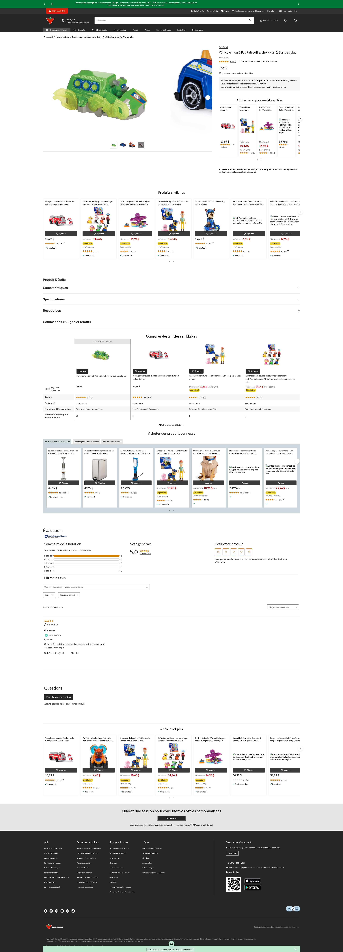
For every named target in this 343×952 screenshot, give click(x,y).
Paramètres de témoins (52, 887)
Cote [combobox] (47, 595)
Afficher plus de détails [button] (170, 425)
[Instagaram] (56, 911)
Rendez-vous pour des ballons (88, 877)
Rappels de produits (51, 873)
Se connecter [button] (287, 11)
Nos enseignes (115, 858)
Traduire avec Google (54, 647)
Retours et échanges (51, 868)
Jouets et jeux (62, 37)
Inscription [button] (214, 11)
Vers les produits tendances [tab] (86, 441)
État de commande (51, 858)
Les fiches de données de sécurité (56, 877)
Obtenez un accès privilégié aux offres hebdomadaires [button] (170, 949)
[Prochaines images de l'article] (207, 97)
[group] (98, 243)
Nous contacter (50, 882)
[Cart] (295, 20)
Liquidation (121, 30)
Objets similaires (270, 61)
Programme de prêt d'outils (87, 882)
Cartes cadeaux (82, 868)
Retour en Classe (163, 30)
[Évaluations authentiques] (56, 537)
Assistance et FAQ (51, 853)
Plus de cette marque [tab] (112, 441)
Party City (181, 30)
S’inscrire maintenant (203, 825)
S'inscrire (232, 853)
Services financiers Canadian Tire (89, 848)
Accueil (49, 37)
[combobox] (285, 607)
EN (295, 11)
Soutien (226, 11)
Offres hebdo (101, 30)
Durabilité (113, 882)
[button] (250, 20)
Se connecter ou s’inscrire (153, 5)
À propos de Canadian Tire (119, 848)
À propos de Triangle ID (118, 853)
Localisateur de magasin (53, 848)
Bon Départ (114, 877)
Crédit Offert (199, 11)
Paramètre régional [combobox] (67, 595)
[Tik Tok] (73, 911)
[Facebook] (45, 911)
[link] (228, 61)
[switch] (48, 389)
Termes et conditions (150, 853)
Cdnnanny (49, 630)
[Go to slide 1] (114, 145)
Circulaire (81, 30)
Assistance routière (84, 863)
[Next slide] (298, 4)
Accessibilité (147, 863)
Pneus (147, 30)
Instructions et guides (85, 887)
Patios (135, 30)
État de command (270, 20)
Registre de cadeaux (84, 873)
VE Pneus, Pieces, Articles (86, 858)
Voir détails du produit (250, 61)
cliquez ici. (251, 172)
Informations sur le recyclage (120, 887)
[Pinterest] (67, 911)
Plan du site (146, 858)
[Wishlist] (285, 20)
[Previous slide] (44, 4)
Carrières (113, 863)
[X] (51, 911)
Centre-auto (197, 30)
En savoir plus (232, 872)
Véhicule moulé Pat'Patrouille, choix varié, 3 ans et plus (257, 52)
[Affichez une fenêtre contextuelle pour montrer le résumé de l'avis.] (234, 145)
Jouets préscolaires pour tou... (87, 37)
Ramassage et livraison (52, 863)
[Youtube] (62, 911)
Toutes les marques (117, 868)
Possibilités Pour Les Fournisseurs (122, 892)
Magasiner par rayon (58, 30)
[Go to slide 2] (123, 145)
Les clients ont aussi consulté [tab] (57, 441)
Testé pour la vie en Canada (119, 873)
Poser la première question (58, 697)
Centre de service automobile (87, 853)
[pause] (51, 4)
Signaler (75, 653)
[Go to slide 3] (132, 145)
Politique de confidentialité (152, 848)
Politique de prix (148, 868)
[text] (228, 146)
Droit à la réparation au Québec (153, 873)
